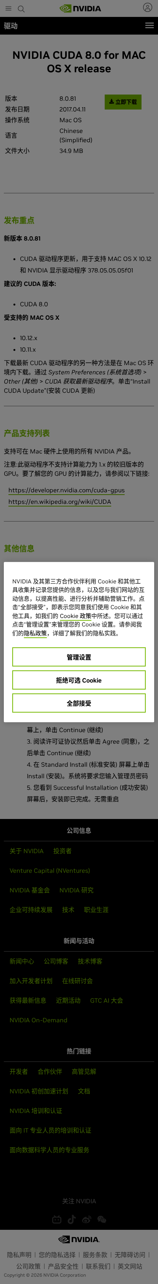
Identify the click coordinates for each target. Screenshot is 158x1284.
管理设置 (79, 657)
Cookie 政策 (75, 616)
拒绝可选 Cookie (79, 680)
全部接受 (79, 703)
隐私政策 (35, 633)
